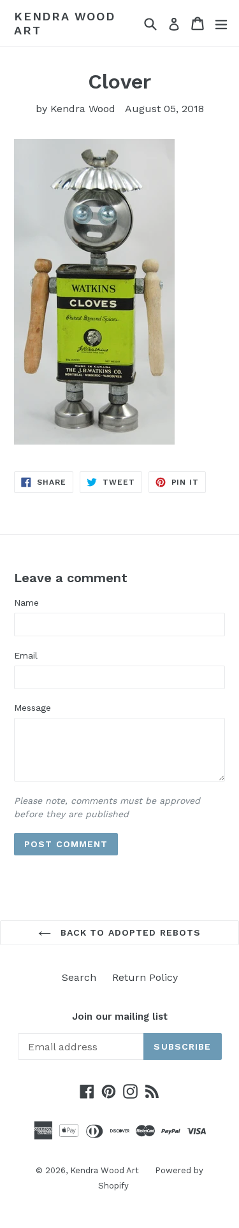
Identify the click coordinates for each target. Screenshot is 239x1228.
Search (79, 977)
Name (26, 602)
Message (32, 708)
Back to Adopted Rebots (129, 932)
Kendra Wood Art (64, 23)
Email (26, 655)
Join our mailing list (120, 1016)
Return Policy (145, 977)
